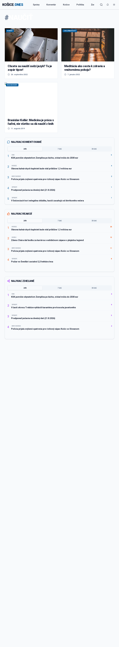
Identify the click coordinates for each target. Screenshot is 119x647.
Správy (36, 4)
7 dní (60, 149)
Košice (66, 4)
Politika (80, 4)
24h (25, 149)
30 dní (94, 149)
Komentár (51, 4)
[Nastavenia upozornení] (107, 4)
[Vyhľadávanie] (101, 4)
